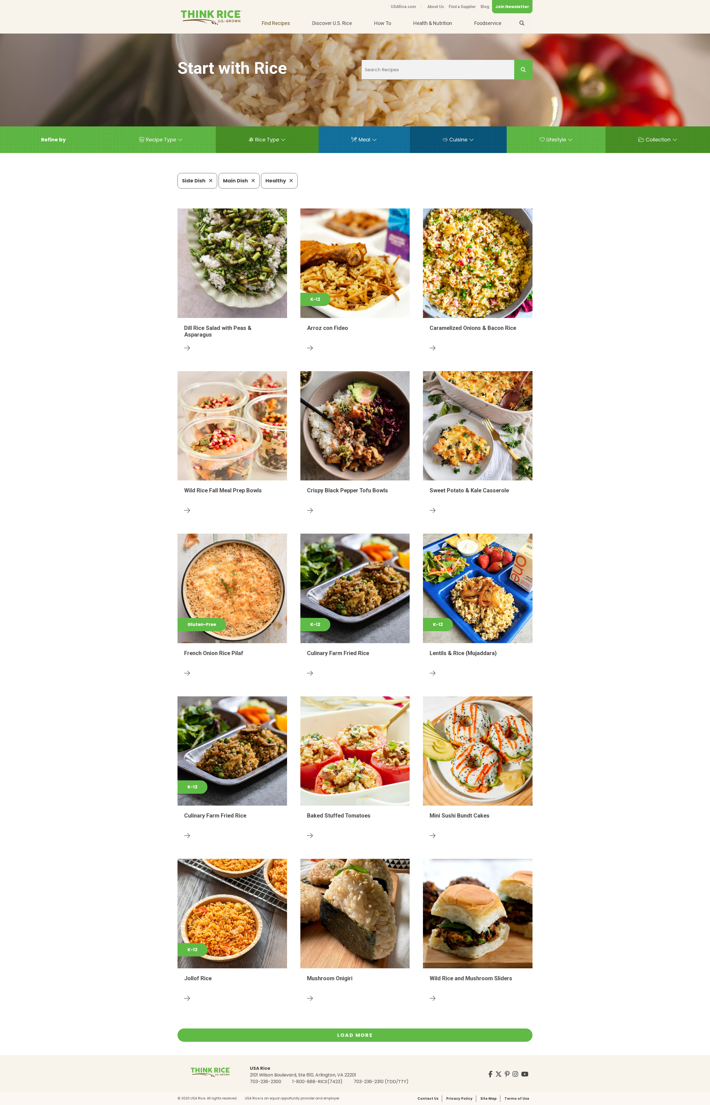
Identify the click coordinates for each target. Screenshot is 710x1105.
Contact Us (427, 1098)
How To (382, 23)
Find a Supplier (462, 6)
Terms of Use (516, 1098)
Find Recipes (276, 23)
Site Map (488, 1098)
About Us (435, 6)
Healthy (276, 180)
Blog (485, 6)
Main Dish (236, 180)
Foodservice (487, 23)
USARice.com (403, 6)
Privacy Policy (459, 1098)
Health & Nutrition (432, 23)
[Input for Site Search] (522, 23)
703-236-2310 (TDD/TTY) (381, 1081)
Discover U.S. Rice (332, 23)
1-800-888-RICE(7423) (317, 1081)
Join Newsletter (512, 6)
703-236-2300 (265, 1081)
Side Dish (194, 180)
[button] (53, 139)
